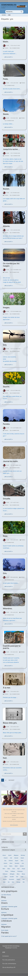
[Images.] (14, 299)
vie (8, 882)
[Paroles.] (14, 415)
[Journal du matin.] (14, 452)
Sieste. (6, 114)
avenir (9, 855)
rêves (23, 874)
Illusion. (6, 189)
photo (6, 871)
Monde (22, 866)
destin (22, 858)
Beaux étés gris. (10, 723)
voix (13, 882)
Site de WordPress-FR (8, 967)
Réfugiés (12, 874)
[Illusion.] (14, 180)
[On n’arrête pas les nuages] (14, 255)
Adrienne (3, 900)
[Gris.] (14, 564)
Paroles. (6, 424)
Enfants (11, 860)
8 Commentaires (15, 393)
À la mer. (7, 688)
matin (16, 866)
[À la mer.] (14, 679)
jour (23, 863)
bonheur (23, 855)
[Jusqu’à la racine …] (14, 140)
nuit (18, 868)
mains (10, 866)
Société (12, 876)
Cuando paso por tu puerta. (11, 647)
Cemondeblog (8, 5)
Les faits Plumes (6, 894)
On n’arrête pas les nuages (11, 264)
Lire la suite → (8, 57)
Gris (5, 345)
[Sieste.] (14, 105)
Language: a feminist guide (9, 906)
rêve (18, 874)
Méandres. (7, 608)
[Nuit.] (14, 749)
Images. (6, 307)
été (23, 882)
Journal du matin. (10, 461)
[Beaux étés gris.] (14, 714)
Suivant (11, 780)
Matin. (6, 42)
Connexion (5, 956)
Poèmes (6, 48)
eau (5, 860)
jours (5, 866)
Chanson (6, 155)
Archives (3, 839)
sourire (5, 879)
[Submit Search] (21, 12)
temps (18, 879)
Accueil (4, 15)
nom (13, 868)
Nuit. (5, 758)
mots (8, 868)
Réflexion (5, 874)
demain (16, 858)
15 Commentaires (15, 729)
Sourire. (6, 386)
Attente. (6, 226)
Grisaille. (7, 499)
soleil (22, 876)
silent (6, 876)
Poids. (5, 79)
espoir (16, 860)
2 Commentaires (15, 232)
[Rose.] (14, 527)
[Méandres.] (14, 600)
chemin (6, 858)
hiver (11, 863)
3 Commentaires (15, 467)
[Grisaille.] (14, 490)
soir (17, 876)
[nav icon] (26, 6)
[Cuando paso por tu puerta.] (14, 637)
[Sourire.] (14, 378)
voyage (18, 882)
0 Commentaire (10, 120)
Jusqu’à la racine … (11, 149)
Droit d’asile (4, 930)
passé (23, 868)
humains (17, 863)
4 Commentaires (15, 48)
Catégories (4, 847)
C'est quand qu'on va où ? (9, 936)
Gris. (5, 573)
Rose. (5, 536)
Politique (13, 871)
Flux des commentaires (9, 963)
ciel (11, 858)
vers (4, 882)
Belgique (16, 855)
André (7, 45)
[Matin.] (14, 33)
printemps (20, 871)
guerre (5, 863)
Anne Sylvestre (14, 825)
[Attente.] (14, 217)
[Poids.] (14, 70)
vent (23, 879)
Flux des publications (8, 960)
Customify (14, 947)
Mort (4, 868)
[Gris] (14, 336)
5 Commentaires (10, 85)
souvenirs (11, 879)
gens (22, 860)
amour (4, 855)
